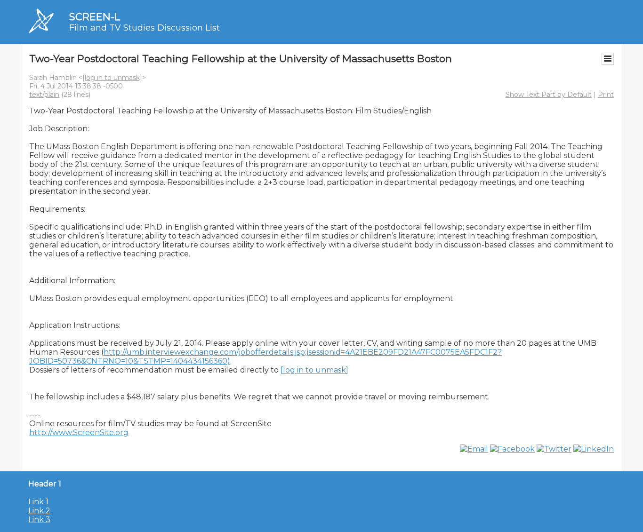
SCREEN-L (94, 17)
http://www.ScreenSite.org (79, 432)
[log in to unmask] (112, 77)
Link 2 (39, 510)
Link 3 (39, 519)
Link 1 (38, 501)
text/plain (44, 94)
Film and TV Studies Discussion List (144, 28)
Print (606, 94)
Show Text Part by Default (549, 94)
